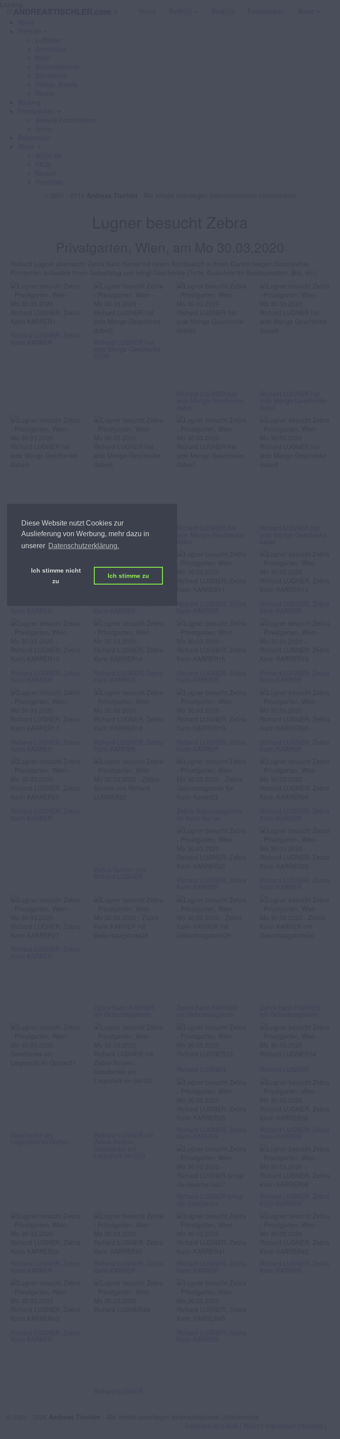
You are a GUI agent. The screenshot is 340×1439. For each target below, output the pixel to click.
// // (62, 11)
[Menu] (333, 6)
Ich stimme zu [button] (128, 575)
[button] (32, 31)
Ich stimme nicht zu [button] (56, 576)
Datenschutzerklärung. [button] (83, 546)
